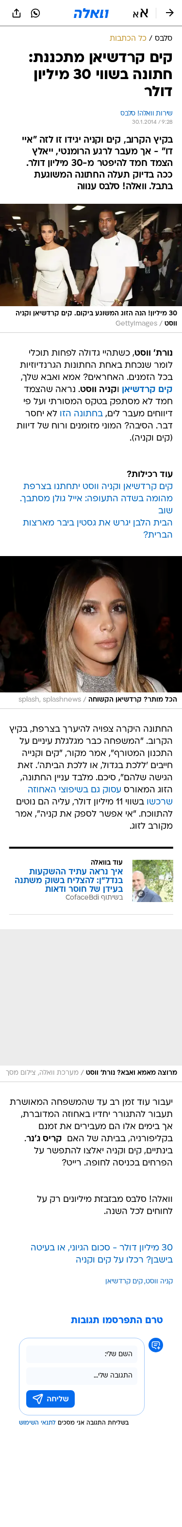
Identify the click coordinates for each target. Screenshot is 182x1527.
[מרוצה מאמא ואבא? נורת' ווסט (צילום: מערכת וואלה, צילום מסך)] (91, 1005)
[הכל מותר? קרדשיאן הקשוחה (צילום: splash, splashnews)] (91, 632)
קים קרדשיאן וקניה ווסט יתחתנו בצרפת (98, 487)
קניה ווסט (159, 1282)
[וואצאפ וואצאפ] (35, 13)
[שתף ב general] (16, 13)
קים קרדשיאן (124, 1282)
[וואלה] (91, 13)
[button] (140, 13)
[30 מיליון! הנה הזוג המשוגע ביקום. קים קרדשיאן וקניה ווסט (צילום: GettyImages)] (91, 268)
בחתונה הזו (81, 414)
